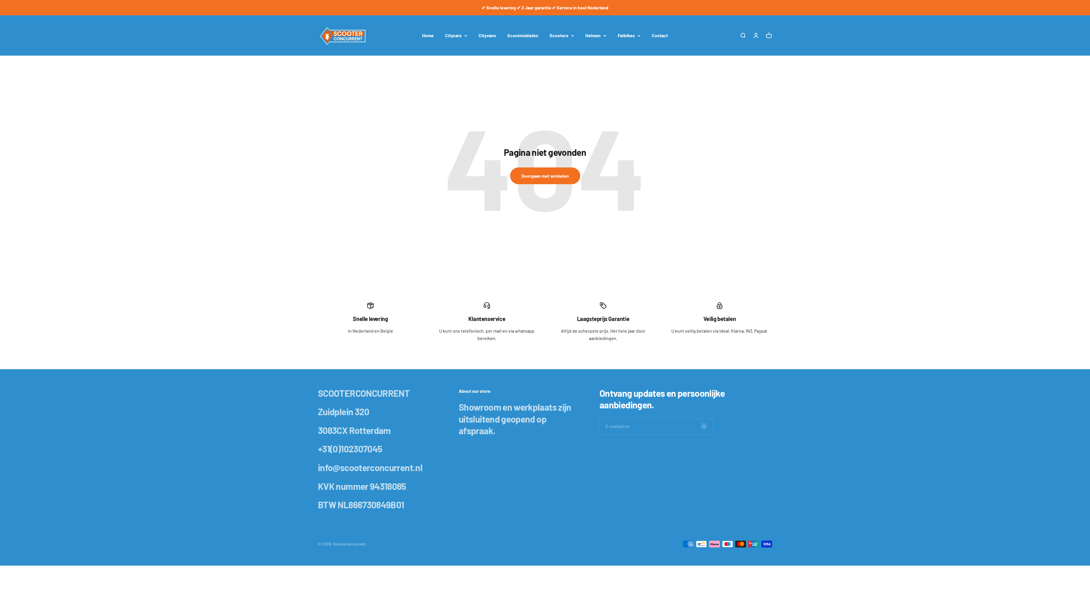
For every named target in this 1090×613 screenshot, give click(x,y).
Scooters (559, 35)
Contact (660, 35)
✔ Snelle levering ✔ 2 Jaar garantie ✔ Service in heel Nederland (545, 7)
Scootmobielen (522, 35)
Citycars (453, 35)
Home (428, 35)
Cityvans (487, 35)
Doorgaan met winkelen (545, 176)
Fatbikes (626, 35)
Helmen (593, 35)
